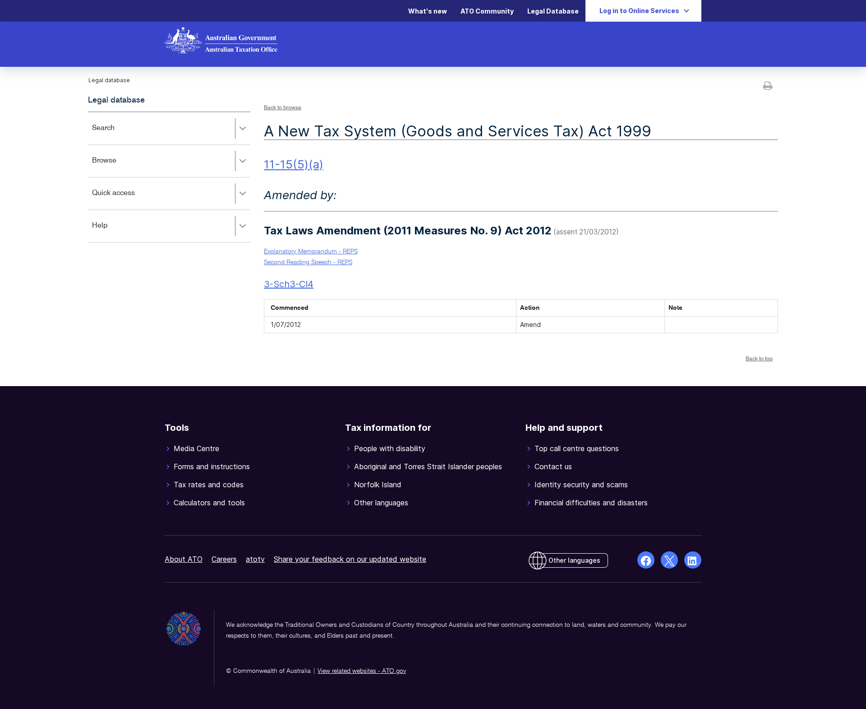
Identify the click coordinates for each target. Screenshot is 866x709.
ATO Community (487, 11)
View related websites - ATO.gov (362, 671)
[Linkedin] (692, 560)
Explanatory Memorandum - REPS (311, 251)
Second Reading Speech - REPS (308, 262)
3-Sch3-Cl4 (288, 284)
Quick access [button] (126, 199)
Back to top (759, 359)
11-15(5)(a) (293, 164)
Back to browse (282, 108)
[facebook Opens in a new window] (645, 560)
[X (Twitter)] (669, 560)
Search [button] (116, 134)
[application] (169, 177)
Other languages (574, 560)
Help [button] (113, 232)
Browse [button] (117, 167)
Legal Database (553, 11)
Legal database (116, 100)
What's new (427, 11)
